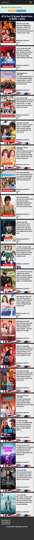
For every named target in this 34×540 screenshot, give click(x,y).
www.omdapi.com (6, 522)
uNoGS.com (5, 2)
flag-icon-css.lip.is (5, 524)
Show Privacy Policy (21, 10)
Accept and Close (12, 10)
